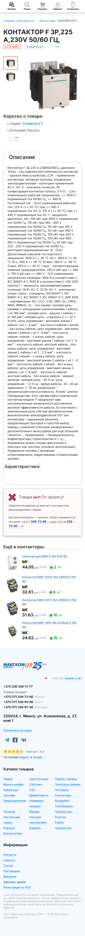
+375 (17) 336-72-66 (23, 696)
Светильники (64, 806)
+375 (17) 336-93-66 (23, 702)
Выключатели (12, 833)
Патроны (9, 811)
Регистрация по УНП (17, 887)
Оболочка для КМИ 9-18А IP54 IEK (44, 556)
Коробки (35, 828)
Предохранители (14, 800)
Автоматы (62, 789)
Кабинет (57, 9)
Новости (9, 860)
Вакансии (9, 876)
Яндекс (24, 757)
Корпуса (9, 828)
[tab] (21, 157)
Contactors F (32, 123)
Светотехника (38, 779)
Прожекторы (63, 811)
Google (37, 757)
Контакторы (63, 795)
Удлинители (63, 828)
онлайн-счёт (73, 678)
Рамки (59, 822)
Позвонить (73, 9)
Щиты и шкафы (13, 784)
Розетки (60, 817)
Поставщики (11, 871)
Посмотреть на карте (17, 730)
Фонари (34, 811)
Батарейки (62, 800)
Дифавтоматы (38, 795)
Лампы (8, 779)
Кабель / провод (66, 779)
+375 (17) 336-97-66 (25, 707)
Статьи (8, 865)
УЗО (32, 789)
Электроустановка (67, 784)
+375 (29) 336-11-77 (18, 686)
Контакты (9, 854)
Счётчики (35, 784)
